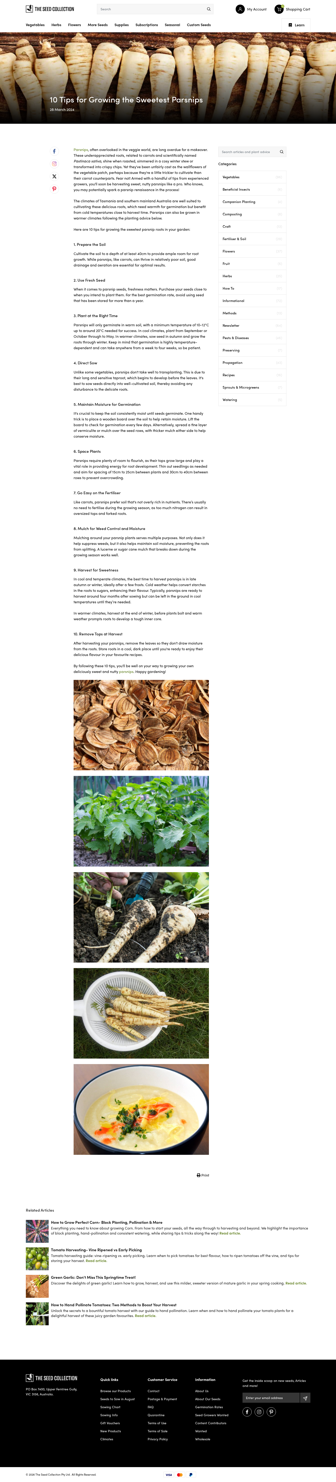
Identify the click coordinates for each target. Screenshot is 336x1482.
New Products (110, 1431)
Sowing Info (109, 1415)
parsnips (126, 671)
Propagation (252, 362)
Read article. (230, 1233)
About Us (201, 1391)
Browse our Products (115, 1391)
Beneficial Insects (252, 189)
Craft (252, 226)
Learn (299, 25)
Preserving (252, 350)
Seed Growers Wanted (212, 1415)
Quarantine (156, 1415)
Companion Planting (252, 201)
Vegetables (35, 24)
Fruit (252, 263)
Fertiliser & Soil (252, 238)
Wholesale (202, 1439)
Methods (252, 313)
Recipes (252, 374)
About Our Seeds (207, 1399)
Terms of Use (157, 1423)
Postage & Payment (162, 1399)
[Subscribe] (305, 1398)
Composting (252, 214)
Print (204, 1175)
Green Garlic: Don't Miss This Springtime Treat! (93, 1277)
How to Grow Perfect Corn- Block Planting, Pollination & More (107, 1222)
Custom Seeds (199, 24)
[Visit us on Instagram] (259, 1411)
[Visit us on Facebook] (247, 1411)
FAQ (151, 1407)
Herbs (56, 24)
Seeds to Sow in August (117, 1399)
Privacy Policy (158, 1439)
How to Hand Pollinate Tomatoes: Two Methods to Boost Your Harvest (113, 1304)
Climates (106, 1439)
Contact (154, 1391)
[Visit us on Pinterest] (271, 1411)
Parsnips (81, 149)
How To (252, 288)
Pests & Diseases (252, 337)
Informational (252, 300)
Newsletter (252, 325)
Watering (252, 399)
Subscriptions (147, 24)
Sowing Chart (110, 1407)
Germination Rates (209, 1407)
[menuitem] (54, 151)
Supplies (122, 24)
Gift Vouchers (110, 1423)
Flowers (74, 24)
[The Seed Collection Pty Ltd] (50, 8)
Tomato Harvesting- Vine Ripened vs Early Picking (96, 1249)
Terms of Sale (158, 1431)
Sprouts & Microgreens (252, 387)
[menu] (208, 9)
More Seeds (98, 24)
